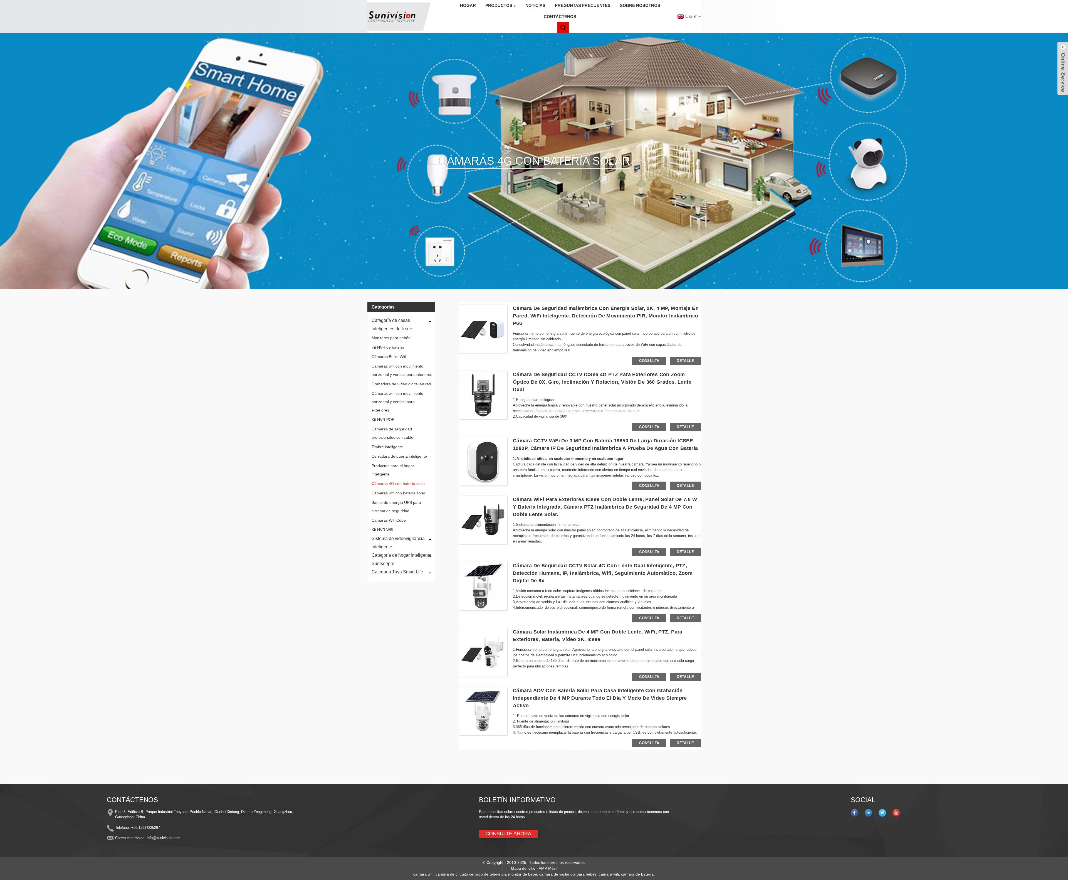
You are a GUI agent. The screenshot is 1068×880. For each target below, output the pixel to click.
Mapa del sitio (523, 868)
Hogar (468, 5)
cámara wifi (423, 874)
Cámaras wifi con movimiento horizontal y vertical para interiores (402, 370)
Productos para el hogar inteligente (393, 470)
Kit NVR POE (383, 419)
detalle (685, 361)
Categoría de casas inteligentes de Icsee (392, 324)
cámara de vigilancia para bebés (568, 874)
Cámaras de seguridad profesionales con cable (392, 433)
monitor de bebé (522, 874)
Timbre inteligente (387, 447)
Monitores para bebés (391, 338)
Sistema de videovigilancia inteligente (398, 542)
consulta (649, 361)
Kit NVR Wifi (382, 529)
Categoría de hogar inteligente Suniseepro (401, 559)
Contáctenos (560, 16)
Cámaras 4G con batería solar (398, 483)
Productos (498, 5)
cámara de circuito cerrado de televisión (471, 874)
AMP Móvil (548, 868)
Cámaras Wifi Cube (389, 520)
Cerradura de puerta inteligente (399, 456)
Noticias (535, 5)
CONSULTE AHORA (508, 833)
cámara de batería (637, 874)
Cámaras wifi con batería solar (398, 493)
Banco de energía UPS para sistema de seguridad (396, 506)
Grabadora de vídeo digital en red (401, 384)
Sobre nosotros (640, 5)
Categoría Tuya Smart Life (397, 572)
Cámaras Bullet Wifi (389, 356)
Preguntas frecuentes (582, 5)
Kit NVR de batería (388, 347)
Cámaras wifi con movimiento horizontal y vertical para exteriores (397, 401)
